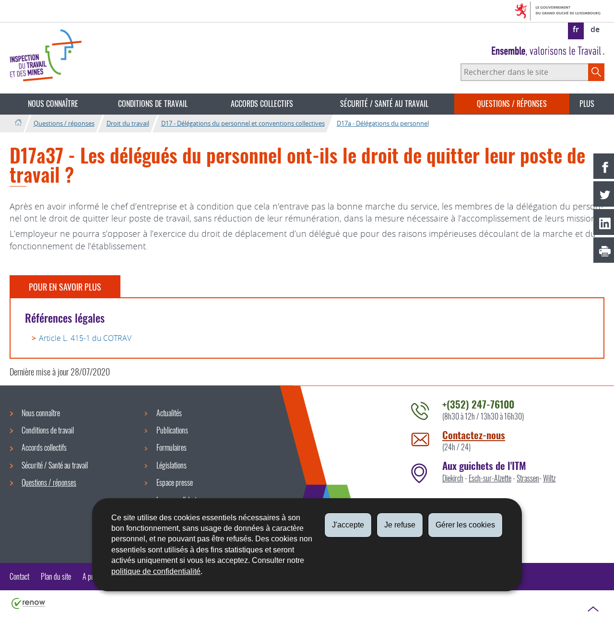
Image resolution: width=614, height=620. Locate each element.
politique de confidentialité (156, 571)
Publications (172, 430)
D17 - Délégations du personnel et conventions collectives (243, 123)
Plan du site (56, 576)
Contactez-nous (473, 434)
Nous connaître (53, 103)
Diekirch (452, 478)
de (595, 29)
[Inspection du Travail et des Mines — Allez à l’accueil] (46, 55)
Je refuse (399, 525)
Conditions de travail (153, 103)
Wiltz (549, 478)
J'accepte (348, 525)
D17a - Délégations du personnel (383, 123)
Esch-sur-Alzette (490, 478)
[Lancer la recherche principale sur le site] (596, 72)
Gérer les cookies (465, 525)
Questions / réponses (512, 103)
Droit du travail (127, 123)
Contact (19, 576)
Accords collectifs (262, 103)
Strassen (528, 478)
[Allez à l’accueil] (18, 123)
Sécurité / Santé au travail (384, 103)
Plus (586, 103)
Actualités (169, 413)
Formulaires (171, 447)
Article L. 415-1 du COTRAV (85, 338)
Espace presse (174, 482)
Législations (171, 465)
